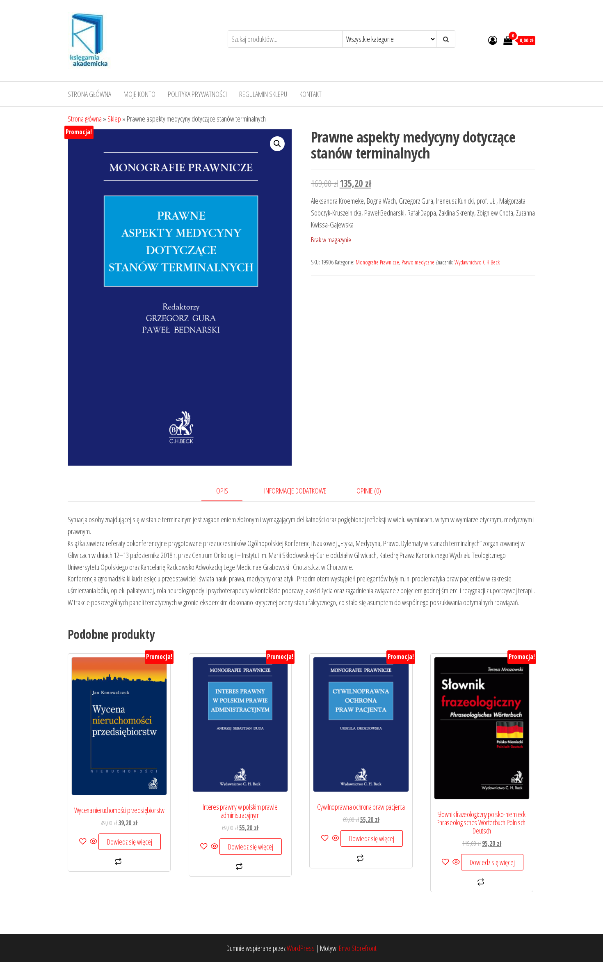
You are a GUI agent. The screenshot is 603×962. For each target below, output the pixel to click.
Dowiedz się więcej (129, 842)
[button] (277, 143)
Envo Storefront (358, 948)
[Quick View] (93, 842)
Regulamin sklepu (263, 94)
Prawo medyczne (418, 262)
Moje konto (139, 94)
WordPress (301, 948)
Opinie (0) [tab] (368, 491)
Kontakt (310, 94)
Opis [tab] (222, 491)
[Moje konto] (492, 40)
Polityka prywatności (197, 94)
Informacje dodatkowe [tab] (295, 491)
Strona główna (89, 94)
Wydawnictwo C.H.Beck (477, 262)
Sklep (114, 119)
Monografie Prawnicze (377, 262)
